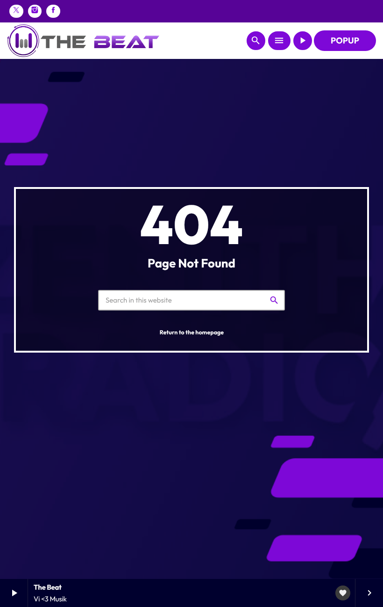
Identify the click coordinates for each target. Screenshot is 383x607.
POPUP (345, 40)
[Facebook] (53, 11)
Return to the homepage (192, 332)
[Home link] (83, 40)
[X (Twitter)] (16, 11)
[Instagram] (35, 11)
